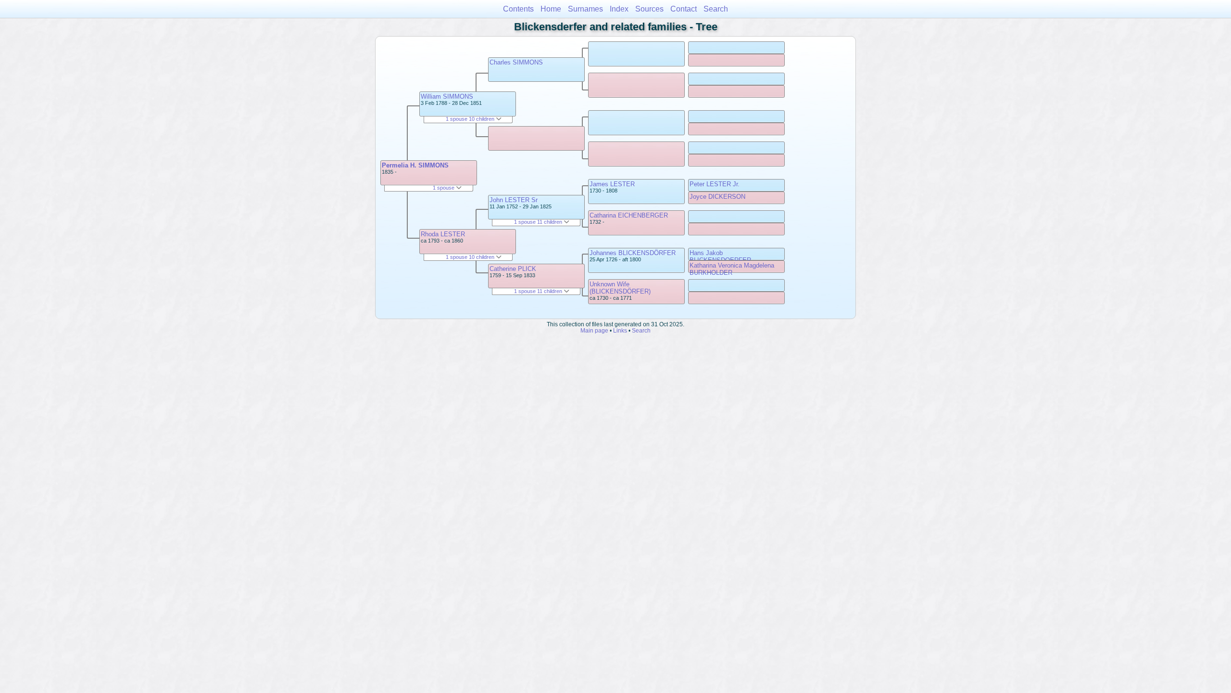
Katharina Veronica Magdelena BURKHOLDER (732, 269)
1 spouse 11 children (539, 222)
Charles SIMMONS (516, 62)
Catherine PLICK (513, 268)
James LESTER (612, 184)
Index (619, 9)
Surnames (585, 9)
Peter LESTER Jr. (715, 184)
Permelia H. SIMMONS (415, 165)
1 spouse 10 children (471, 119)
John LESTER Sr (514, 200)
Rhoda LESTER (443, 234)
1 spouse (444, 188)
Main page (594, 330)
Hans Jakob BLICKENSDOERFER (720, 256)
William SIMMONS (447, 96)
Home (550, 9)
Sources (649, 9)
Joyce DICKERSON (717, 196)
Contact (683, 9)
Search (715, 9)
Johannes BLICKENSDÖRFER (633, 253)
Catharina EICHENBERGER (629, 215)
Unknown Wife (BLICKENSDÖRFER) (620, 288)
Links (620, 330)
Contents (518, 9)
